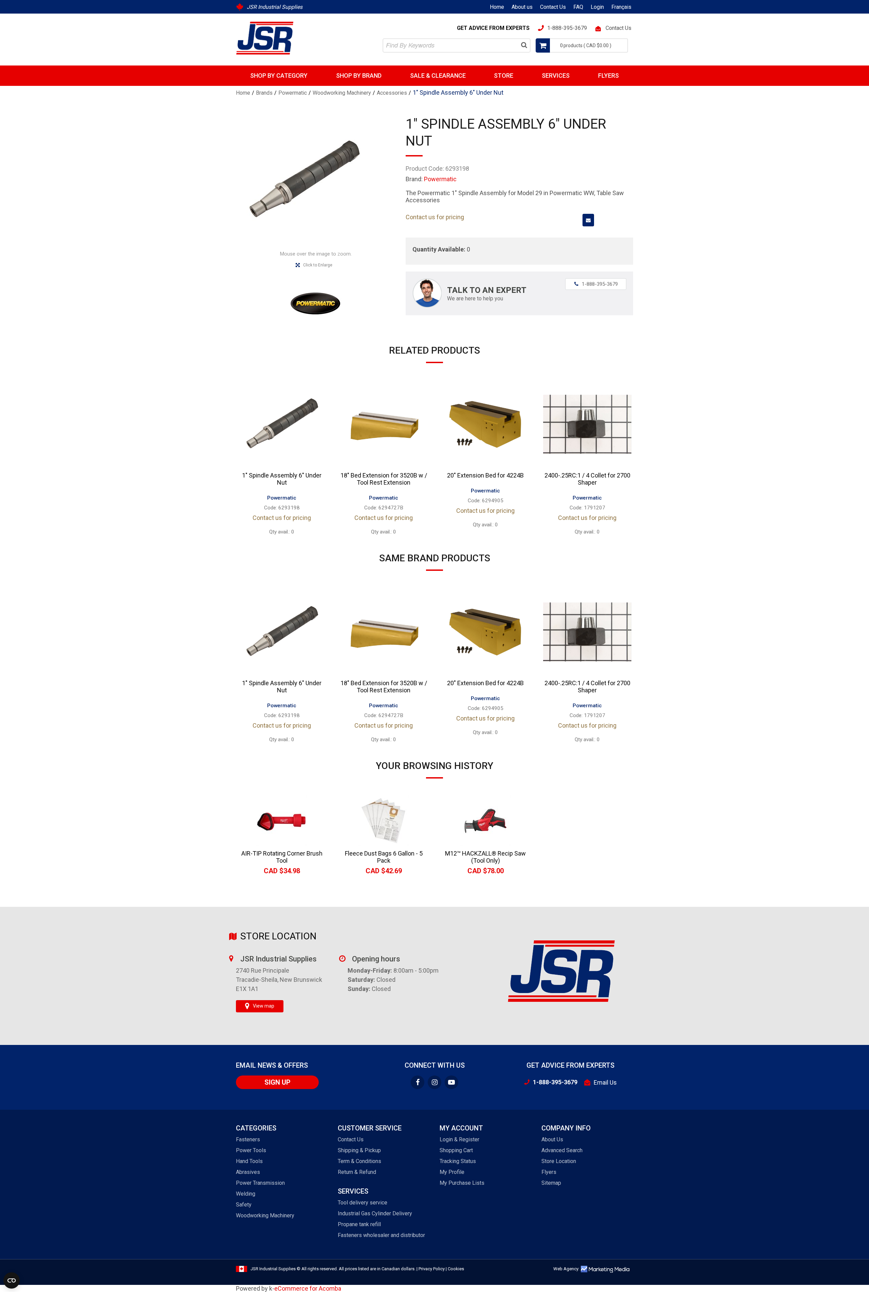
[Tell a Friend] (588, 220)
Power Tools (251, 1150)
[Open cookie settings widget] (11, 1280)
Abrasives (248, 1172)
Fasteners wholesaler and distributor (381, 1235)
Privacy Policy (432, 1268)
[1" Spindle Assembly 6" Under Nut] (282, 424)
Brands (264, 93)
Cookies (456, 1268)
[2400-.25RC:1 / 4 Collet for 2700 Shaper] (587, 424)
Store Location (558, 1161)
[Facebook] (417, 1082)
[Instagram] (434, 1082)
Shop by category (279, 75)
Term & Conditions (359, 1161)
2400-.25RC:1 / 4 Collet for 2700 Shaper (587, 479)
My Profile (452, 1172)
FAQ (578, 7)
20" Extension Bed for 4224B (485, 475)
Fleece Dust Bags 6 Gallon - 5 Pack (384, 857)
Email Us (605, 1082)
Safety (244, 1204)
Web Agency (565, 1268)
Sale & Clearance (438, 75)
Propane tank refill (359, 1224)
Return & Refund (357, 1172)
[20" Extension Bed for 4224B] (485, 424)
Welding (245, 1194)
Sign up (277, 1082)
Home (497, 7)
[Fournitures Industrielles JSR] (265, 38)
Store (503, 75)
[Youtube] (451, 1082)
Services (556, 75)
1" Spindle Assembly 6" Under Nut (281, 479)
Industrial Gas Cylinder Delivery (375, 1213)
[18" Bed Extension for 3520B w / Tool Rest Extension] (383, 424)
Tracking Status (458, 1161)
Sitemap (551, 1183)
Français (621, 7)
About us (522, 7)
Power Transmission (260, 1183)
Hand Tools (249, 1161)
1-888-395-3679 (596, 284)
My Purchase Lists (462, 1183)
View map (263, 1006)
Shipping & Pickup (359, 1150)
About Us (552, 1139)
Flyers (608, 75)
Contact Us (553, 7)
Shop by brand (359, 75)
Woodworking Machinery (342, 93)
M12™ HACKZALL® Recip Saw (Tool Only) (485, 857)
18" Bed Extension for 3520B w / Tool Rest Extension (383, 479)
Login (597, 7)
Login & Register (459, 1139)
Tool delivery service (362, 1202)
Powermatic (292, 93)
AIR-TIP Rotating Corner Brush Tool (281, 857)
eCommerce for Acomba (307, 1288)
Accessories (392, 93)
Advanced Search (562, 1150)
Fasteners (248, 1139)
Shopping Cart (456, 1150)
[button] (582, 45)
